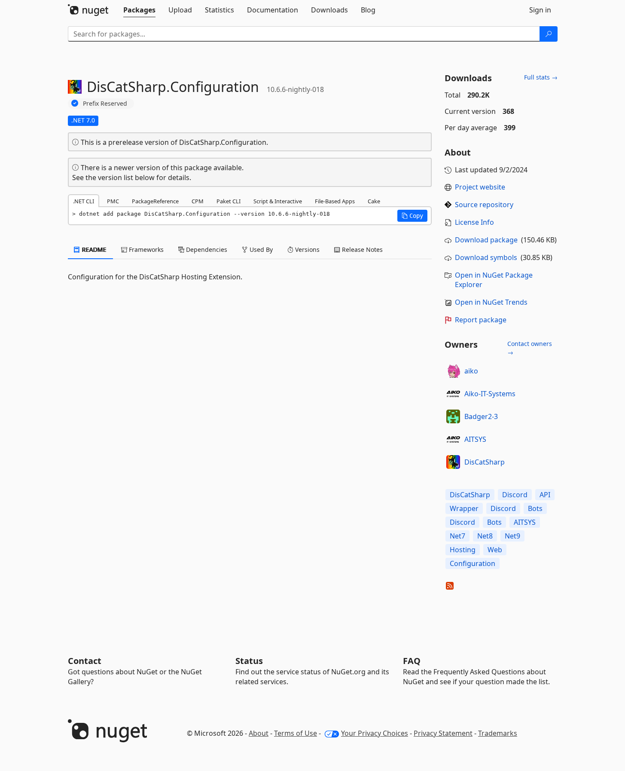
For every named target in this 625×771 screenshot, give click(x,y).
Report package (480, 319)
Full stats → (541, 77)
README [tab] (93, 249)
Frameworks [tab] (145, 249)
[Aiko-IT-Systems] (453, 393)
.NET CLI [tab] (83, 201)
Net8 (485, 536)
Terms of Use (295, 733)
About (258, 733)
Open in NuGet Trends (491, 302)
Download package (486, 240)
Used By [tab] (260, 249)
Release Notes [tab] (361, 249)
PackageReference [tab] (155, 201)
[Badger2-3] (453, 416)
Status (249, 661)
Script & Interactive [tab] (277, 201)
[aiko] (453, 371)
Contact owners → (529, 348)
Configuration (472, 563)
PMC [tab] (113, 201)
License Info (474, 222)
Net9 (512, 536)
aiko (471, 371)
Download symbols (486, 257)
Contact (84, 661)
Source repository (484, 204)
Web (495, 549)
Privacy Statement (443, 733)
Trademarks (497, 733)
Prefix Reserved (105, 103)
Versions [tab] (306, 249)
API (545, 494)
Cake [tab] (374, 201)
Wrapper (464, 508)
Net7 (457, 536)
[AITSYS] (453, 439)
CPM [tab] (198, 201)
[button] (412, 216)
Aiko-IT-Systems (489, 393)
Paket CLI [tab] (228, 201)
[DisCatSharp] (453, 462)
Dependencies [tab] (205, 249)
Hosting (463, 549)
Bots (535, 508)
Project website (480, 187)
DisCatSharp (484, 462)
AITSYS (475, 439)
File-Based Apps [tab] (335, 201)
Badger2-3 (481, 416)
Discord (514, 494)
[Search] (549, 34)
